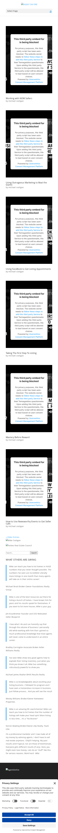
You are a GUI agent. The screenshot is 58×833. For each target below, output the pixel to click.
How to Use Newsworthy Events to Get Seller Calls (28, 522)
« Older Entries (12, 537)
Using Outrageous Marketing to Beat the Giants (26, 183)
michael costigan (16, 101)
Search (34, 553)
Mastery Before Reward (18, 437)
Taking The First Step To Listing (21, 353)
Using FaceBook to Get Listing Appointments (28, 268)
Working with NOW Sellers (19, 98)
